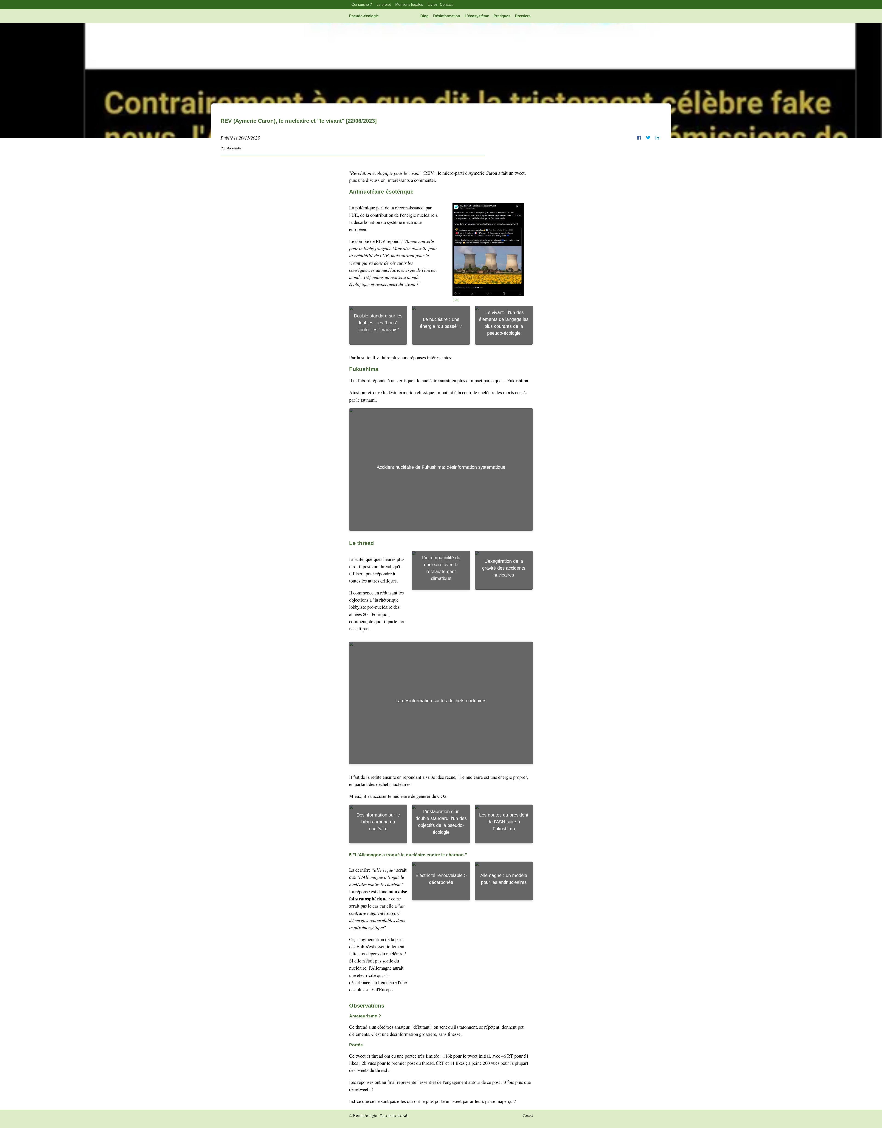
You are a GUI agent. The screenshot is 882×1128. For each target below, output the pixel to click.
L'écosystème (477, 16)
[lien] (456, 300)
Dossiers (523, 16)
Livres (433, 4)
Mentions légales (409, 4)
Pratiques (502, 16)
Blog (424, 16)
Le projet (383, 4)
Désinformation (446, 16)
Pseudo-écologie (364, 16)
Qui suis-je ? (361, 4)
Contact (446, 4)
